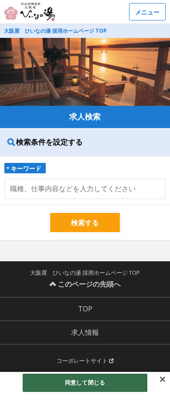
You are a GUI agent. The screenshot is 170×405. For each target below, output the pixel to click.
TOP (85, 309)
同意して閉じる (85, 382)
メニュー (147, 12)
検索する (85, 222)
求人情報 (85, 332)
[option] (85, 72)
